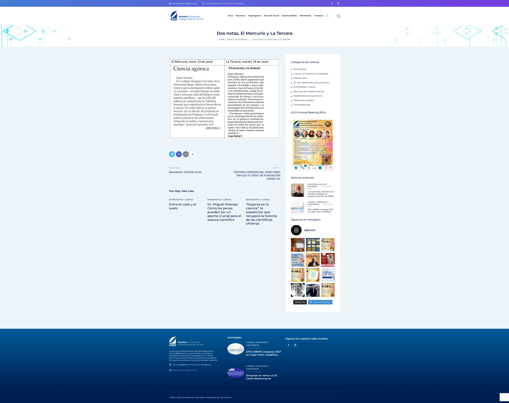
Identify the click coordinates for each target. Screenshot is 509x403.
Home (221, 39)
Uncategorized (302, 104)
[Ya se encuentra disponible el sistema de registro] (328, 290)
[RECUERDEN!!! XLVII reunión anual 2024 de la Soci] (298, 275)
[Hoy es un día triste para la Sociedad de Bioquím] (298, 290)
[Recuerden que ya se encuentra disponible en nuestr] (328, 275)
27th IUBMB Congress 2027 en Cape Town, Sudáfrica (320, 210)
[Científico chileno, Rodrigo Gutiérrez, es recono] (313, 290)
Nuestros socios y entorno (308, 95)
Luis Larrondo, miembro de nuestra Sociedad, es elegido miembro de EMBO (321, 194)
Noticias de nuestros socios (309, 91)
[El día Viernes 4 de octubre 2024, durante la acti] (298, 260)
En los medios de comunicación (312, 82)
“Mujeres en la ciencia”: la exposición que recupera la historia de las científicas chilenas (261, 214)
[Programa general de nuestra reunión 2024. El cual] (313, 245)
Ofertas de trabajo (304, 100)
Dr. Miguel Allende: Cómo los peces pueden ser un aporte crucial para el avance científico (224, 212)
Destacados (300, 78)
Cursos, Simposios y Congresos (311, 73)
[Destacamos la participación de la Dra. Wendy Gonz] (298, 245)
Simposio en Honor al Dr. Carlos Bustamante (262, 377)
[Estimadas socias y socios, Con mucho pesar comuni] (313, 260)
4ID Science (225, 397)
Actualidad (300, 69)
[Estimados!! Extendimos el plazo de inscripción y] (313, 275)
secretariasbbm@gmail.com (185, 370)
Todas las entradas (237, 39)
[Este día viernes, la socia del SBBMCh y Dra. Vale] (328, 260)
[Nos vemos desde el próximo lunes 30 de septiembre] (328, 245)
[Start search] (338, 16)
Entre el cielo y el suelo (182, 206)
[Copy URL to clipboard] (193, 154)
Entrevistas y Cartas (181, 199)
